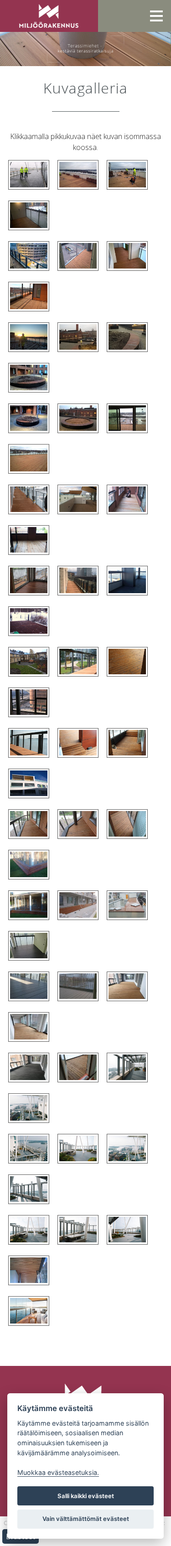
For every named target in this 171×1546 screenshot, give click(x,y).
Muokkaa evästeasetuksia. (58, 1472)
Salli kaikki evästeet (85, 1495)
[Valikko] (156, 15)
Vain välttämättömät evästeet (85, 1518)
